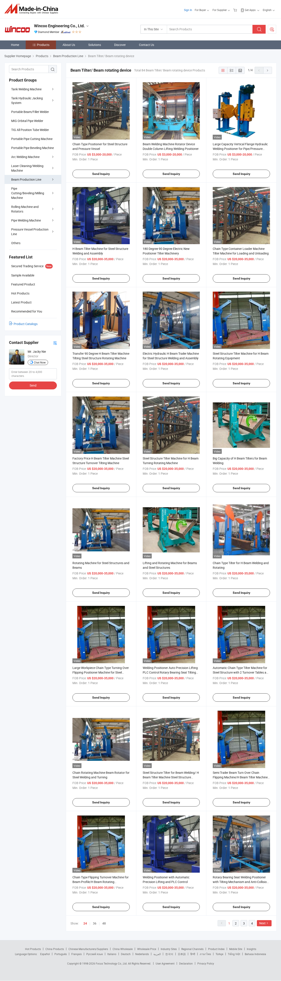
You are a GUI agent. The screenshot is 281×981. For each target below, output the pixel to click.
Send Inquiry (101, 174)
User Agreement (165, 963)
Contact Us (146, 45)
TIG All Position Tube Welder (30, 130)
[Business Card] (55, 343)
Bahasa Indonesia (255, 954)
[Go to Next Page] (267, 70)
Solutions (94, 45)
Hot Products (33, 949)
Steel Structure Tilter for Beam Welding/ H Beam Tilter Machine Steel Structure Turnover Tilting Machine (171, 777)
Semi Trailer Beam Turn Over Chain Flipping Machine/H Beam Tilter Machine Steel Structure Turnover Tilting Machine (240, 777)
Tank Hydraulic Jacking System (27, 100)
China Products (54, 949)
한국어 (169, 954)
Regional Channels (192, 949)
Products (43, 45)
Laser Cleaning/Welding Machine (27, 168)
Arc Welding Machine (25, 157)
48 (104, 923)
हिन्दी (192, 954)
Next (262, 923)
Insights (251, 949)
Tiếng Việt (234, 954)
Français (76, 954)
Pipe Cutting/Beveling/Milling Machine (27, 193)
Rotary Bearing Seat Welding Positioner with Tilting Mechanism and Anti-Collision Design (240, 881)
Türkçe (219, 954)
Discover (120, 45)
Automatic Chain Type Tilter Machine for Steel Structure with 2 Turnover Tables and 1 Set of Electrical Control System (241, 672)
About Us (69, 45)
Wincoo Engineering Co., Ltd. (59, 26)
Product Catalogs (26, 324)
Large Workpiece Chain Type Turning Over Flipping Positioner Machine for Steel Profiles (100, 672)
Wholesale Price (146, 949)
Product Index (216, 949)
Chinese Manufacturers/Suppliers (88, 949)
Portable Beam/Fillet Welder (30, 112)
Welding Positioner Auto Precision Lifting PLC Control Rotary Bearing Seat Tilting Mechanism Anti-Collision (170, 672)
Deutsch (126, 954)
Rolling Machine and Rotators (25, 209)
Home (15, 45)
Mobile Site (235, 949)
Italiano (111, 954)
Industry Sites (169, 949)
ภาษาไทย (205, 954)
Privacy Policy (205, 963)
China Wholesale (123, 949)
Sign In (188, 10)
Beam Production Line (26, 179)
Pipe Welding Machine (26, 220)
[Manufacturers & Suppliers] (32, 9)
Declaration (186, 963)
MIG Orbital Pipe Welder (27, 121)
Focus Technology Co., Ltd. (112, 963)
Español (45, 954)
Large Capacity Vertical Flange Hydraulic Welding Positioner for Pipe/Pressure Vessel (240, 148)
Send (33, 385)
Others (15, 243)
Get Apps (250, 10)
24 (85, 923)
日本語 (182, 954)
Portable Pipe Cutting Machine (31, 139)
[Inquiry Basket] (235, 10)
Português (60, 954)
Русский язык (94, 954)
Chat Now (40, 362)
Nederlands (142, 954)
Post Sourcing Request (272, 29)
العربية (157, 954)
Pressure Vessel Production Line (30, 231)
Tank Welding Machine (26, 89)
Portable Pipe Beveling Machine (32, 148)
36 (94, 923)
